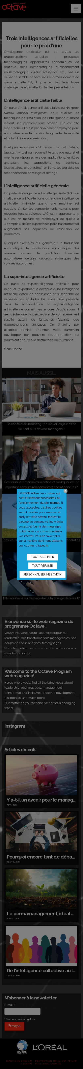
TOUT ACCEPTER (42, 556)
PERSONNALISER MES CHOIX (42, 574)
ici (47, 545)
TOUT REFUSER (42, 565)
